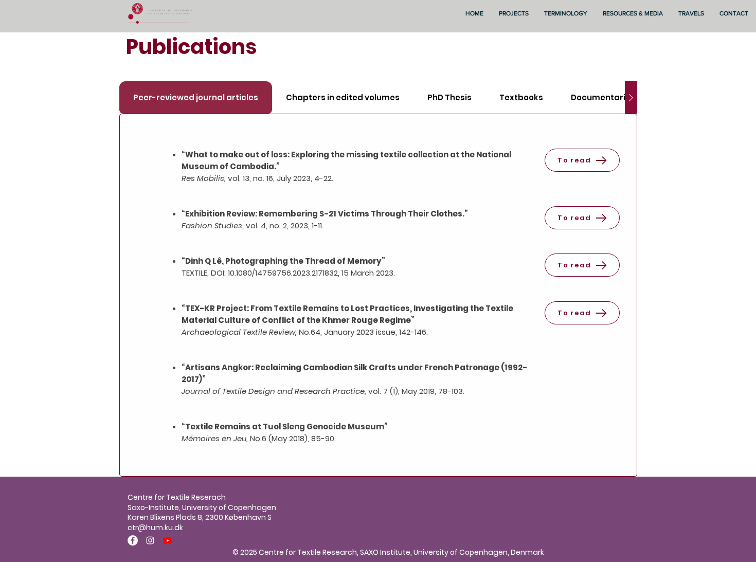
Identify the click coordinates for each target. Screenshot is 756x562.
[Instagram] (150, 540)
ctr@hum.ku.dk (155, 527)
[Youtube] (168, 540)
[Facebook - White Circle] (133, 540)
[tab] (195, 97)
